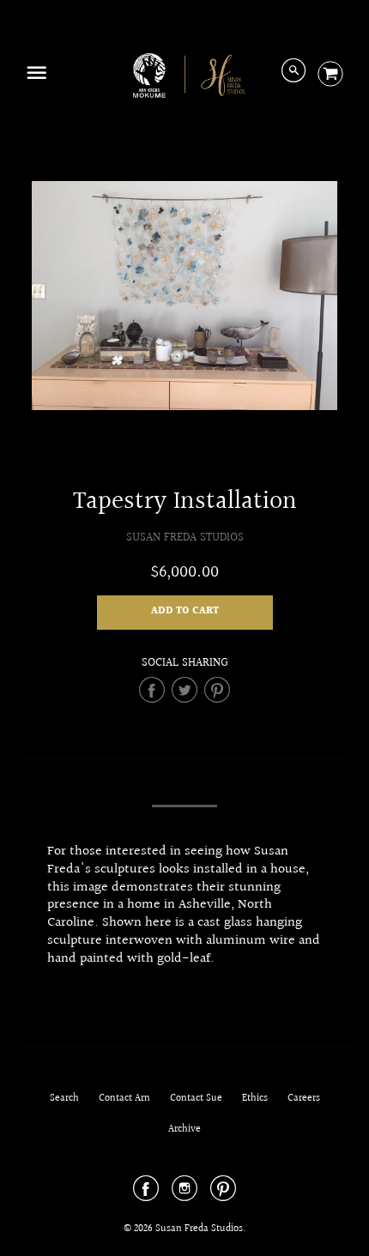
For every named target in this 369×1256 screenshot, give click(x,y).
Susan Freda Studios (185, 537)
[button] (185, 612)
